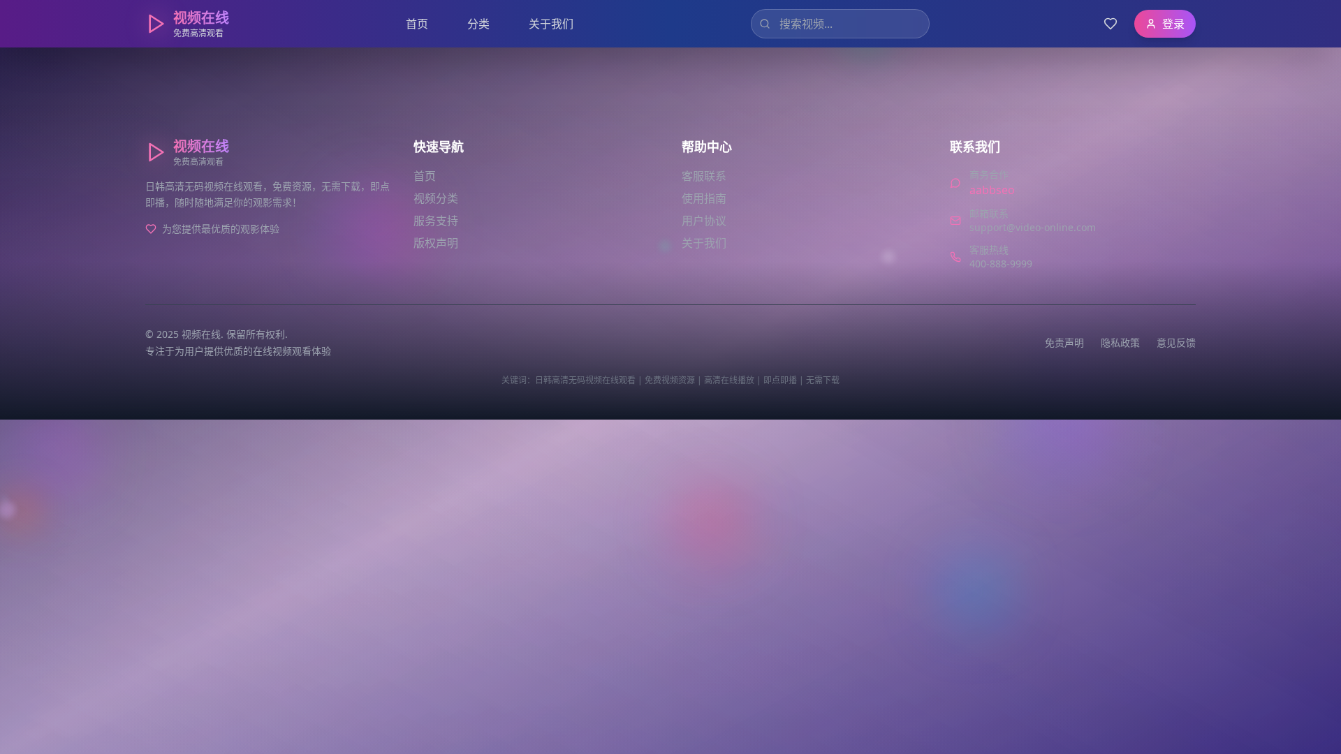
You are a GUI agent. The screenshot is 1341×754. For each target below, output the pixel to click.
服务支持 (435, 220)
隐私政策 (1120, 342)
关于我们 (551, 23)
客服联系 (704, 176)
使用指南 (704, 198)
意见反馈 (1176, 342)
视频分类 (435, 198)
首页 (417, 23)
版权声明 (435, 243)
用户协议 (704, 220)
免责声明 (1064, 342)
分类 (478, 23)
